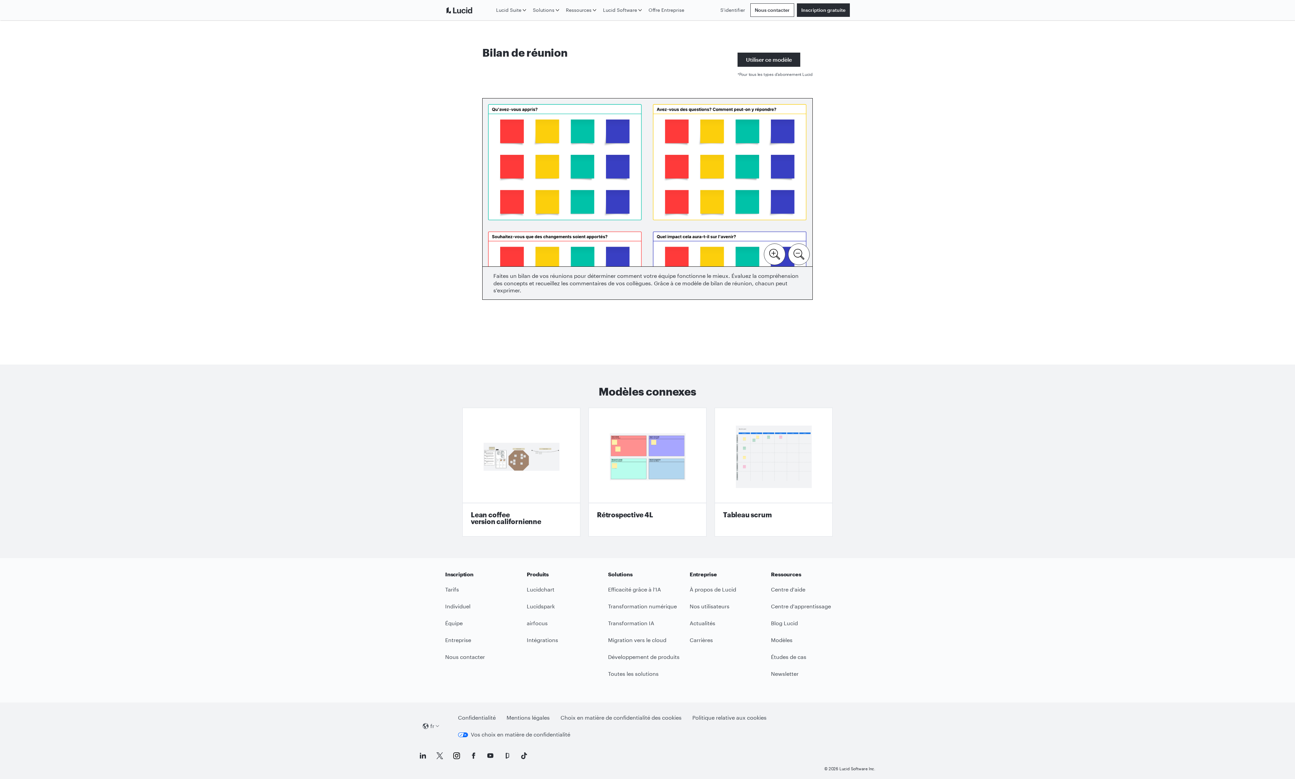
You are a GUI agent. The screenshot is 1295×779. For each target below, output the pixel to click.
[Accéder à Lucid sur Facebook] (473, 755)
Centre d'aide (788, 589)
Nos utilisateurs (709, 606)
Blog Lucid (784, 623)
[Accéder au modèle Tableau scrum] (773, 472)
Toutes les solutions (633, 673)
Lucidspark (541, 606)
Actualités (702, 623)
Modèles (782, 640)
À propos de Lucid (713, 589)
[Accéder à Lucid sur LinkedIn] (423, 755)
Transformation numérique (642, 606)
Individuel (457, 606)
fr (432, 726)
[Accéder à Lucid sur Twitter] (439, 755)
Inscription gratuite (823, 10)
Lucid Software (620, 10)
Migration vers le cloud (637, 640)
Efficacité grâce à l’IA (634, 589)
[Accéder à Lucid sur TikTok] (524, 755)
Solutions (543, 10)
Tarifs (452, 589)
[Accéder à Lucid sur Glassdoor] (507, 755)
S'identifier (732, 10)
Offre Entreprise (666, 10)
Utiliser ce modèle (769, 59)
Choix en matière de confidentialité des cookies (621, 717)
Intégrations (542, 640)
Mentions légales (528, 717)
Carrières (701, 640)
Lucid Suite (508, 10)
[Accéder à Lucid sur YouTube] (490, 755)
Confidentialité (477, 717)
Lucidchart (540, 589)
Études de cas (788, 657)
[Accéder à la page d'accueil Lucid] (469, 10)
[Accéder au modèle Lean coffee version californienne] (521, 472)
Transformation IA (631, 623)
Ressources (579, 10)
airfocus (537, 623)
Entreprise (458, 640)
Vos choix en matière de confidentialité (520, 734)
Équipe (454, 623)
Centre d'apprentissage (801, 606)
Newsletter (785, 673)
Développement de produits (644, 657)
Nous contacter (772, 10)
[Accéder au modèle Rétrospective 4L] (647, 472)
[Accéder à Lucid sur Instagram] (456, 755)
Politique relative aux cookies (729, 717)
